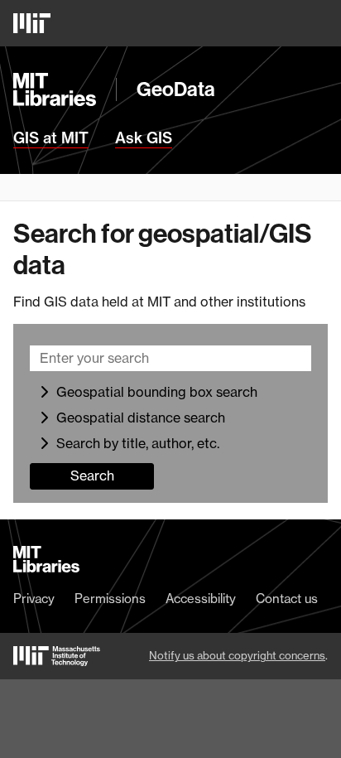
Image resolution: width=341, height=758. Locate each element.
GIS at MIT (51, 138)
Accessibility (201, 598)
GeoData (176, 89)
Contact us (287, 598)
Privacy (34, 598)
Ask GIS (143, 138)
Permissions (110, 598)
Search (92, 475)
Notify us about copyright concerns (237, 655)
